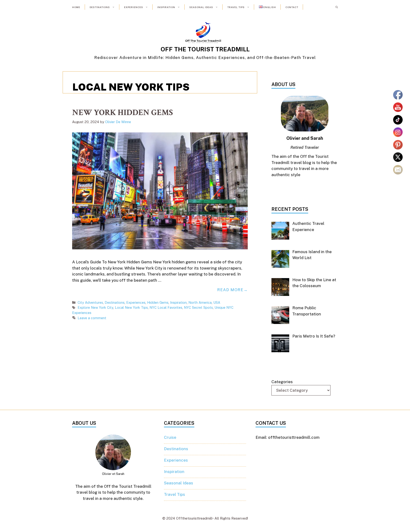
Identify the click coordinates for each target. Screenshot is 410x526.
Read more (230, 289)
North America (200, 302)
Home (76, 7)
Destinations (100, 7)
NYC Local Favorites (165, 307)
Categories (282, 381)
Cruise (170, 437)
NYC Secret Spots (198, 307)
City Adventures (90, 302)
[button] (337, 7)
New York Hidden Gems (122, 112)
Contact (291, 7)
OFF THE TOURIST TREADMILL (205, 49)
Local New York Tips (131, 307)
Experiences (133, 7)
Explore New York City (95, 307)
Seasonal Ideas (201, 7)
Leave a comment (92, 318)
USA (216, 302)
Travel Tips (236, 7)
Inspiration (166, 7)
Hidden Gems (157, 302)
